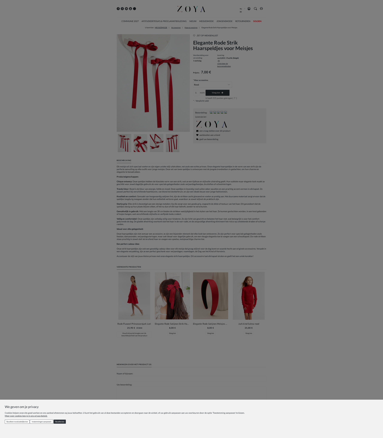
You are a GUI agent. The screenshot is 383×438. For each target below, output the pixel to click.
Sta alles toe (59, 422)
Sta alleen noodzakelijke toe (17, 422)
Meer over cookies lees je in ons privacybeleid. (26, 416)
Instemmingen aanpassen (41, 422)
